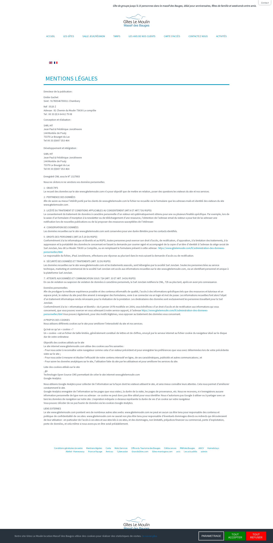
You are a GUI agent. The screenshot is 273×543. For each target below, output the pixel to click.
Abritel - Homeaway (75, 451)
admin (204, 451)
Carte (108, 448)
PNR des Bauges (187, 448)
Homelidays (213, 448)
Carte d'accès (172, 36)
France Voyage (95, 451)
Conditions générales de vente (68, 448)
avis (178, 451)
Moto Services (121, 448)
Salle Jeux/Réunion (93, 36)
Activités (221, 36)
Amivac (109, 451)
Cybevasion (122, 451)
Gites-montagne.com (162, 451)
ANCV (201, 448)
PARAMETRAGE (211, 535)
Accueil (50, 36)
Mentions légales (94, 448)
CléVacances (170, 448)
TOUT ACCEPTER (235, 536)
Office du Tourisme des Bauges (145, 448)
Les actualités (190, 451)
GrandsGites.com (140, 451)
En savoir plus (149, 536)
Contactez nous (198, 36)
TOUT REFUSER (256, 536)
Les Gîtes (68, 36)
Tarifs (116, 36)
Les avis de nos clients (142, 36)
